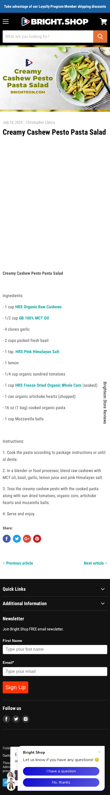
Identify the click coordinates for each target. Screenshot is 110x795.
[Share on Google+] (27, 539)
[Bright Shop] (55, 21)
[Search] (100, 36)
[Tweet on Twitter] (17, 539)
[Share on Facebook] (7, 539)
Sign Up (15, 687)
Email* (8, 662)
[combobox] (48, 36)
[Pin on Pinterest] (37, 539)
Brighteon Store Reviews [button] (105, 403)
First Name (12, 640)
